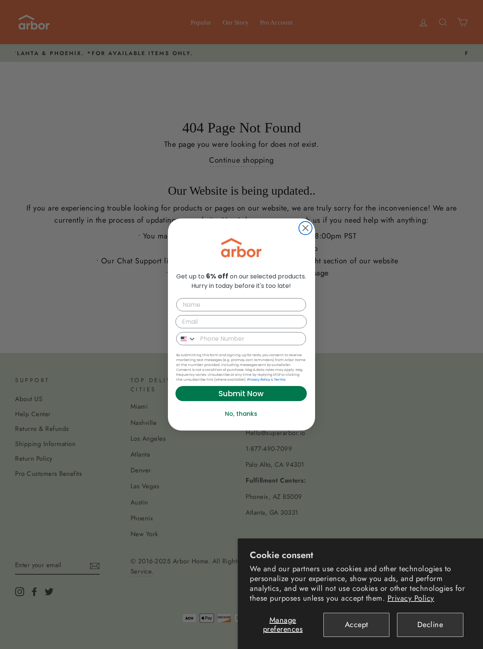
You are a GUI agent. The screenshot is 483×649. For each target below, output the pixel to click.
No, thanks (241, 413)
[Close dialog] (305, 228)
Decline (430, 624)
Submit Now (241, 393)
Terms (279, 379)
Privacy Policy (411, 598)
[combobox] (186, 338)
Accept (356, 624)
